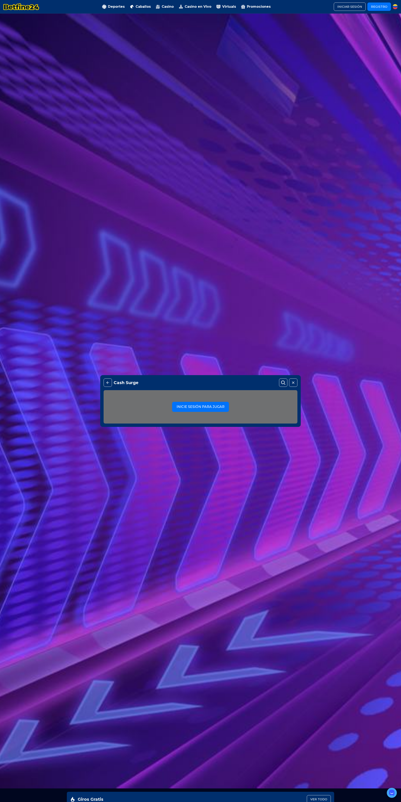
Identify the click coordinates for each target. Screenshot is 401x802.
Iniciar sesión (349, 7)
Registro (379, 7)
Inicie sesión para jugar (200, 407)
